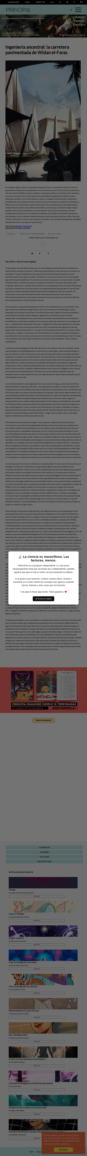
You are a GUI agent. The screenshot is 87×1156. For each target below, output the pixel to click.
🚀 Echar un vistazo (43, 599)
